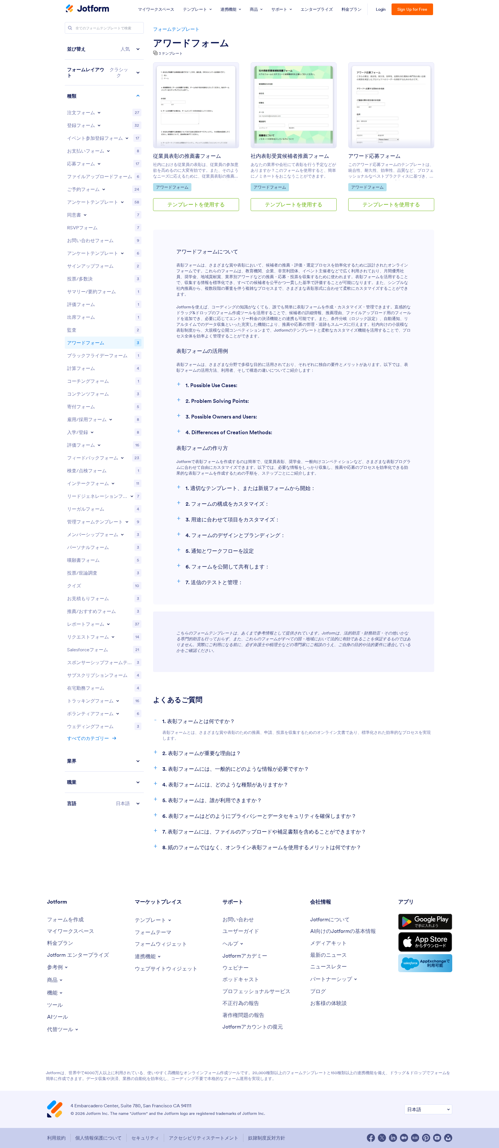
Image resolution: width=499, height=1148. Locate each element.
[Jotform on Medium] (404, 1138)
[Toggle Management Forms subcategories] (127, 522)
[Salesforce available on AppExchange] (425, 963)
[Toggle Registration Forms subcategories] (99, 125)
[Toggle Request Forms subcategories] (113, 637)
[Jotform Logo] (87, 9)
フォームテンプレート (176, 29)
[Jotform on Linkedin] (393, 1138)
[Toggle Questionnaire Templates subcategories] (122, 253)
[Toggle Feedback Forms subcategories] (122, 458)
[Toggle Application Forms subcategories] (99, 164)
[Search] (70, 28)
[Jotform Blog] (415, 1138)
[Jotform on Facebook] (371, 1138)
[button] (104, 49)
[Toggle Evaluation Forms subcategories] (99, 445)
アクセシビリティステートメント (203, 1138)
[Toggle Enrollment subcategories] (92, 432)
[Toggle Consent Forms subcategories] (85, 215)
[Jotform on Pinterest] (426, 1138)
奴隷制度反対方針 (266, 1138)
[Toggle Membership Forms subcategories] (122, 534)
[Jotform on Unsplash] (448, 1138)
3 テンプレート (171, 53)
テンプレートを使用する (196, 204)
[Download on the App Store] (425, 942)
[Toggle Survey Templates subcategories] (122, 202)
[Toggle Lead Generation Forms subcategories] (132, 496)
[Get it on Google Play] (425, 922)
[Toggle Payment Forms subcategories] (108, 151)
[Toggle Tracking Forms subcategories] (118, 701)
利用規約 (56, 1138)
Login (381, 9)
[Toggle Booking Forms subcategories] (104, 189)
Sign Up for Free (412, 9)
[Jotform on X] (382, 1138)
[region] (104, 426)
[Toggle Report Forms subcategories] (108, 624)
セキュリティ (145, 1138)
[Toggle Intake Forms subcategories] (113, 483)
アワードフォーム (191, 43)
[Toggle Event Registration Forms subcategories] (127, 138)
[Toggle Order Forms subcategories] (99, 112)
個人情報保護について (98, 1138)
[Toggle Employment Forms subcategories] (111, 419)
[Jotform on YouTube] (437, 1138)
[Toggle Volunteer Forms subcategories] (118, 713)
